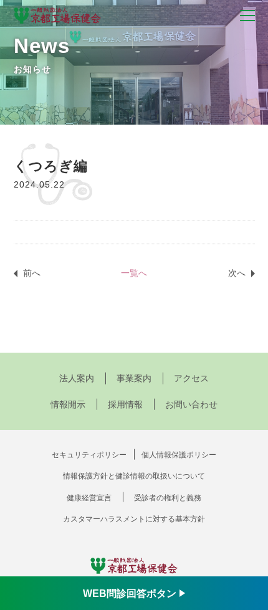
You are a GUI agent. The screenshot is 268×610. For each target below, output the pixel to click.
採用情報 (125, 404)
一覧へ (134, 273)
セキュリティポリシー (89, 454)
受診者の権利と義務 (167, 497)
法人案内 (76, 378)
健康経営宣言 (89, 497)
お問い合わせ (191, 404)
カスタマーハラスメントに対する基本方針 (134, 519)
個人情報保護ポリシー (178, 454)
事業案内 (134, 378)
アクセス (191, 378)
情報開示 (67, 404)
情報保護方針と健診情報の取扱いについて (134, 476)
